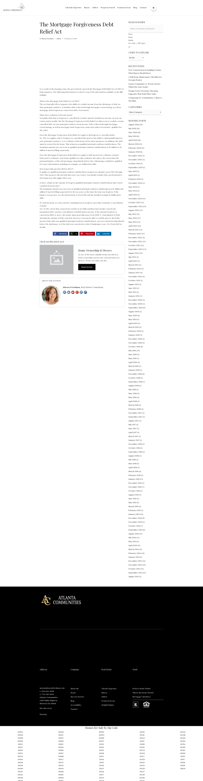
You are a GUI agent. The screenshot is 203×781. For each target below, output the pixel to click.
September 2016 (135, 452)
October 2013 (134, 569)
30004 (20, 735)
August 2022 (133, 253)
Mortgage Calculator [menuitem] (141, 697)
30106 (101, 753)
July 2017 (132, 424)
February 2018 (134, 409)
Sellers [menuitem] (95, 7)
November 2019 (135, 343)
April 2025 (132, 175)
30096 (101, 738)
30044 (20, 778)
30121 (101, 768)
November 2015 (135, 487)
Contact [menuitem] (143, 7)
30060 (61, 741)
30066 (61, 750)
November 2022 (135, 241)
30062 (61, 744)
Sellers (59, 39)
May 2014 (132, 541)
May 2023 (132, 222)
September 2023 (135, 206)
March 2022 (133, 265)
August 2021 (133, 284)
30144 (142, 738)
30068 (61, 756)
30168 (142, 744)
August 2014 (133, 534)
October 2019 (134, 347)
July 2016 (132, 460)
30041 (20, 772)
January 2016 (133, 479)
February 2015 (134, 510)
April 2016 (132, 467)
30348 (182, 735)
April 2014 (132, 545)
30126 (101, 772)
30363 (182, 750)
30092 (101, 732)
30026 (20, 759)
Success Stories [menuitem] (77, 697)
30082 (61, 775)
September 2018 (135, 382)
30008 (20, 738)
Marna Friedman (48, 39)
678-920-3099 (48, 691)
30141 (142, 735)
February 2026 (134, 148)
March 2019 (133, 366)
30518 (182, 762)
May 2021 (132, 292)
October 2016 (134, 448)
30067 (61, 753)
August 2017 (133, 421)
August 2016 (133, 456)
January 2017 (133, 440)
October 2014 (134, 526)
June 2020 (132, 315)
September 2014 (135, 530)
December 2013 (135, 561)
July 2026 (132, 128)
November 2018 (135, 374)
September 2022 (135, 249)
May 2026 (132, 136)
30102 (101, 747)
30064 (61, 747)
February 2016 (134, 475)
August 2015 (133, 495)
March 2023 (133, 230)
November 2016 (135, 444)
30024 (20, 756)
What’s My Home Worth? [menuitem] (143, 693)
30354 (182, 744)
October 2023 (134, 202)
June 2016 (132, 463)
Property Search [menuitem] (108, 7)
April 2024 (132, 195)
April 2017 (132, 432)
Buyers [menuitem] (87, 7)
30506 (182, 753)
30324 (142, 750)
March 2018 (133, 405)
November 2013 (135, 565)
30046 (61, 732)
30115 (101, 762)
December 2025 (135, 156)
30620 (182, 768)
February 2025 (134, 179)
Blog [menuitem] (135, 7)
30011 (20, 744)
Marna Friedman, (83, 287)
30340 (142, 778)
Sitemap (43, 714)
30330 (142, 762)
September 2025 (135, 167)
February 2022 (134, 269)
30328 (142, 759)
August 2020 (133, 311)
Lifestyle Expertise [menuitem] (74, 7)
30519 (182, 765)
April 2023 (132, 226)
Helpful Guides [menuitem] (108, 705)
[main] (101, 301)
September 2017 (135, 417)
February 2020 (134, 331)
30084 (61, 778)
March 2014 (133, 549)
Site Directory (46, 708)
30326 (142, 753)
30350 (182, 741)
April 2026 (132, 140)
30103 (101, 750)
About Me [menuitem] (75, 688)
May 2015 (132, 502)
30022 (20, 753)
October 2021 (134, 280)
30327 (142, 756)
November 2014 (135, 522)
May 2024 (132, 191)
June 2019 (132, 354)
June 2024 (132, 187)
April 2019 (132, 362)
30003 (20, 732)
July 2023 (132, 214)
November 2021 (135, 276)
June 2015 (132, 499)
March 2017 (133, 436)
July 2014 (132, 537)
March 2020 (133, 327)
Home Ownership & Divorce (95, 250)
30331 (142, 765)
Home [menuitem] (73, 693)
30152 (142, 741)
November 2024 (135, 183)
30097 (101, 741)
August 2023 (133, 210)
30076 (61, 765)
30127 (101, 775)
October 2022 (134, 245)
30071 (60, 759)
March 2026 (133, 144)
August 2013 (133, 576)
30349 (182, 738)
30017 (20, 747)
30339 (142, 775)
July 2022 (132, 257)
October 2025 (134, 163)
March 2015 (133, 506)
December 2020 (135, 300)
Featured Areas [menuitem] (124, 7)
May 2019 (132, 358)
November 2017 (135, 413)
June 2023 (132, 218)
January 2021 (133, 296)
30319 (142, 747)
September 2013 (135, 573)
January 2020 (134, 335)
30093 (101, 735)
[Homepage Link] (14, 7)
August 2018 (133, 386)
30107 (101, 756)
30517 (182, 759)
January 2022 (134, 273)
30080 (61, 772)
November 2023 (135, 199)
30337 (142, 772)
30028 (20, 762)
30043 (20, 775)
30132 (101, 778)
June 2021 (132, 288)
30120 (101, 765)
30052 (61, 738)
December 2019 (135, 339)
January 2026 (134, 152)
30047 (61, 735)
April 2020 (132, 323)
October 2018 (134, 378)
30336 (142, 768)
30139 (142, 732)
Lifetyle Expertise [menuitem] (109, 688)
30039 (20, 765)
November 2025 (135, 160)
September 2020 (135, 308)
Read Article (86, 267)
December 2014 (135, 518)
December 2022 (135, 237)
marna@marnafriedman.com (52, 688)
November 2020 (135, 304)
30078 (61, 768)
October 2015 (134, 491)
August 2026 (133, 124)
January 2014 (134, 557)
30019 (20, 750)
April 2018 (132, 401)
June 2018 (132, 393)
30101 (101, 744)
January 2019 (134, 370)
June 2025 (132, 171)
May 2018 (132, 397)
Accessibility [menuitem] (76, 705)
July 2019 (132, 350)
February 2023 (134, 234)
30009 (20, 741)
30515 (182, 756)
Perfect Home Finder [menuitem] (141, 688)
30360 (182, 747)
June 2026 (132, 132)
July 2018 (132, 389)
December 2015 (135, 483)
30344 (182, 732)
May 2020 (132, 319)
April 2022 (132, 261)
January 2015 (133, 514)
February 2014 (134, 553)
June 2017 (132, 428)
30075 (60, 762)
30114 (101, 759)
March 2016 (133, 471)
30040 (20, 768)
